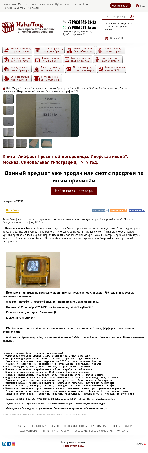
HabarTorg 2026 (73, 446)
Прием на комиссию (56, 430)
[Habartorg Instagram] (13, 444)
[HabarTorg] (28, 27)
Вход (143, 6)
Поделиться (99, 210)
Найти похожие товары (74, 190)
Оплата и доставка (75, 426)
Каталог (55, 426)
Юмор (128, 426)
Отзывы (115, 426)
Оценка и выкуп (120, 5)
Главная (22, 426)
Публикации (98, 426)
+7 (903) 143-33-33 (81, 22)
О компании (38, 426)
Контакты (123, 430)
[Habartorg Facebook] (9, 444)
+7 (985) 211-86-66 (81, 27)
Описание (12, 210)
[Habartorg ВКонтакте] (4, 444)
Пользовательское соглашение (93, 430)
